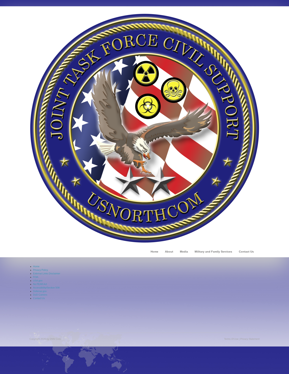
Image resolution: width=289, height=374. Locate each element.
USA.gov (37, 280)
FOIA (35, 277)
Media (184, 251)
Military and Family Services (213, 251)
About (169, 251)
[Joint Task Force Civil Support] (144, 128)
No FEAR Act (40, 284)
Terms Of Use (231, 339)
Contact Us (246, 251)
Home (154, 251)
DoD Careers (40, 294)
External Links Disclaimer (46, 273)
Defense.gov (40, 291)
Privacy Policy (40, 270)
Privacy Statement (250, 339)
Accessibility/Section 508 (46, 287)
